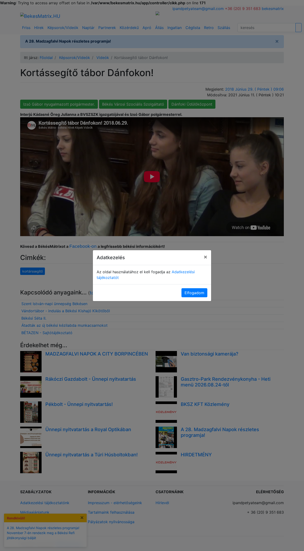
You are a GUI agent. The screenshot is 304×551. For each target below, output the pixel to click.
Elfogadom (194, 292)
